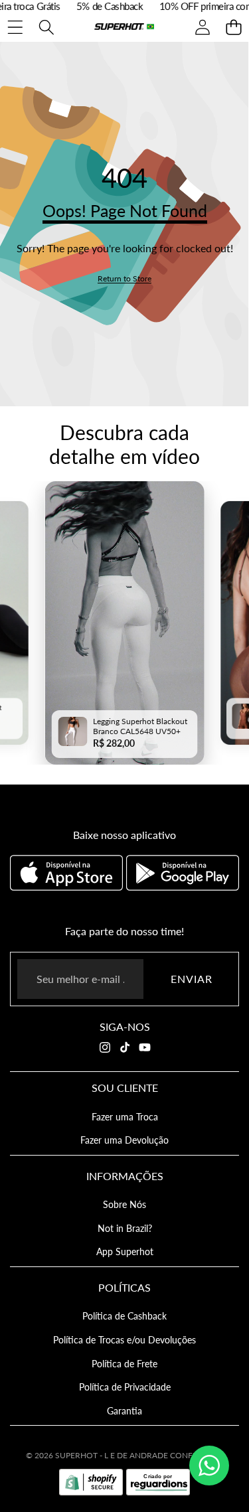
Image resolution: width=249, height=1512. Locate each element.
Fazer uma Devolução (124, 1140)
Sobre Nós (124, 1204)
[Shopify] (91, 1482)
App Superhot (124, 1251)
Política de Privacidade (125, 1387)
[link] (124, 278)
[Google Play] (182, 873)
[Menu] (15, 27)
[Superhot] (124, 26)
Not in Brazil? (125, 1228)
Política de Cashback (124, 1316)
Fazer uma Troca (125, 1116)
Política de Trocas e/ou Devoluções (124, 1339)
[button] (233, 27)
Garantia (124, 1410)
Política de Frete (124, 1363)
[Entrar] (202, 27)
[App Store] (68, 873)
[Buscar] (46, 27)
